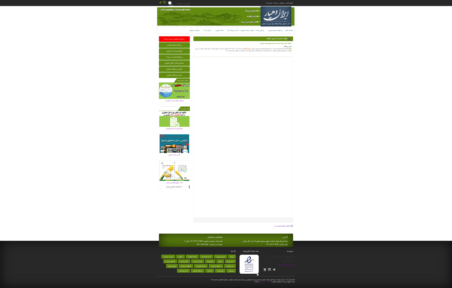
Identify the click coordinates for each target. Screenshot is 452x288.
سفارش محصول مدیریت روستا (174, 39)
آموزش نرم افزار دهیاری (174, 69)
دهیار (220, 261)
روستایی (231, 271)
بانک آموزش (219, 30)
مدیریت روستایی (168, 257)
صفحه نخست (289, 3)
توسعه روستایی (220, 257)
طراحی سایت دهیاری (247, 30)
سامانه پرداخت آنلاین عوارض (174, 63)
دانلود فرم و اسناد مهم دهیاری (174, 128)
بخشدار (210, 271)
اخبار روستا (230, 261)
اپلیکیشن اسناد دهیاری (174, 51)
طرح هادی (220, 271)
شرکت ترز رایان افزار (265, 282)
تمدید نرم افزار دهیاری (174, 75)
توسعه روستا (172, 266)
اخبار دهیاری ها (206, 257)
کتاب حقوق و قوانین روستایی (174, 183)
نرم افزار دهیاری (197, 271)
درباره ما (275, 3)
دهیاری (180, 257)
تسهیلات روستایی (216, 266)
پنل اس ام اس (197, 261)
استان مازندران (183, 271)
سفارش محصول (194, 30)
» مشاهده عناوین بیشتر (174, 186)
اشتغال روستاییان (186, 266)
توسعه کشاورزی (200, 266)
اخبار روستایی (184, 261)
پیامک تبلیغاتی (192, 257)
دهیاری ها (210, 261)
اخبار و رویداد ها (233, 30)
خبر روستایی (229, 266)
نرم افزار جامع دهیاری (275, 30)
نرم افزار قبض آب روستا (174, 57)
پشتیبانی (281, 3)
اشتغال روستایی (170, 261)
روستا (231, 257)
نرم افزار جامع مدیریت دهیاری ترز (174, 101)
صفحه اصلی (289, 30)
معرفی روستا (260, 30)
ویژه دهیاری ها (185, 109)
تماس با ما (269, 3)
